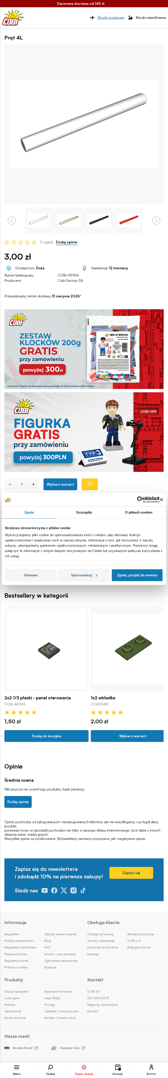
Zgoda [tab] (29, 512)
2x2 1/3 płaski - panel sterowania (37, 697)
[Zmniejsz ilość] (8, 484)
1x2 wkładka (103, 697)
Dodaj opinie (66, 242)
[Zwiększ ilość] (35, 484)
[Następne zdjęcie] (156, 220)
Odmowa (31, 575)
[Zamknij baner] (161, 499)
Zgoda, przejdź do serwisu (137, 575)
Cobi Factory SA (70, 280)
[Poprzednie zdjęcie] (12, 220)
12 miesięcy (118, 268)
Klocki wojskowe (111, 17)
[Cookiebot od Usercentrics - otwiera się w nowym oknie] (140, 499)
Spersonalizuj (81, 575)
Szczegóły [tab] (84, 512)
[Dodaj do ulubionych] (90, 484)
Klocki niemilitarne (151, 17)
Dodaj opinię (18, 801)
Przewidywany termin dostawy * (42, 296)
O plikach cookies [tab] (139, 512)
